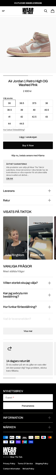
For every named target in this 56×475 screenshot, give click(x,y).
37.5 (36, 104)
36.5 (23, 104)
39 (24, 110)
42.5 (36, 117)
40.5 (48, 110)
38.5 (11, 110)
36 (12, 104)
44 (12, 124)
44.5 (23, 124)
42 (24, 117)
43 (49, 117)
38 (49, 104)
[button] (3, 10)
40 (36, 110)
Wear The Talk (16, 457)
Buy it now (28, 145)
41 (12, 117)
